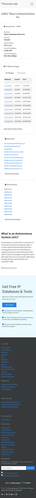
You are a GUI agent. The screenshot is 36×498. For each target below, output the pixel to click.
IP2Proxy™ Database (8, 387)
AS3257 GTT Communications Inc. (14, 157)
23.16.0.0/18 (8, 89)
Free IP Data (5, 420)
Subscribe (30, 468)
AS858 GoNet (8, 192)
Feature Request (6, 367)
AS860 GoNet (8, 197)
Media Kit (4, 359)
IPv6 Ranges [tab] (21, 73)
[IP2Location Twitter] (4, 494)
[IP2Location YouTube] (12, 494)
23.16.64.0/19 (8, 93)
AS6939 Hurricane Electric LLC (13, 168)
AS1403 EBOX (8, 149)
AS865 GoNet (8, 211)
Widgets (4, 447)
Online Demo (5, 350)
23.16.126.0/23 (9, 117)
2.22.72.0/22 (8, 86)
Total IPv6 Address (10, 54)
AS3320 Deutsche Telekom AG (13, 163)
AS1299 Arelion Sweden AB (12, 146)
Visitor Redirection (7, 435)
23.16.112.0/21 (9, 101)
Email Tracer (5, 440)
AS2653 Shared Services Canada (13, 152)
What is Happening (7, 376)
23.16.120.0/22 (9, 105)
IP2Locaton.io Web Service (10, 402)
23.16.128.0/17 (9, 121)
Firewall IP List (6, 430)
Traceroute (5, 437)
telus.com (8, 45)
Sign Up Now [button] (9, 305)
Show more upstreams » (12, 173)
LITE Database (6, 389)
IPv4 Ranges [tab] (10, 73)
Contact (4, 371)
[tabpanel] (18, 103)
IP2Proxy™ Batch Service (9, 407)
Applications (5, 428)
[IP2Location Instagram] (14, 494)
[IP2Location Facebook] (2, 494)
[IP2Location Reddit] (7, 494)
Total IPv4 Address (10, 48)
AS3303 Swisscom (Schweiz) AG (13, 160)
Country (6, 37)
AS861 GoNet (8, 200)
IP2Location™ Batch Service (10, 404)
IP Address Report (7, 449)
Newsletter (5, 362)
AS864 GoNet (8, 209)
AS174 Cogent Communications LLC (14, 143)
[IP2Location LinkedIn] (16, 494)
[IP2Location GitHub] (9, 494)
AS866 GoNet (8, 214)
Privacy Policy (9, 490)
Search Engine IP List (8, 432)
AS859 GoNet (8, 195)
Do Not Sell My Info (7, 369)
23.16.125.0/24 (9, 113)
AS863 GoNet (8, 206)
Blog (2, 357)
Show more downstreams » (13, 219)
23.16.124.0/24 (9, 109)
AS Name (7, 32)
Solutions (4, 352)
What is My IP (5, 454)
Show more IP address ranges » (13, 129)
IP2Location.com (13, 488)
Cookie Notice (18, 490)
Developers (5, 355)
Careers (3, 364)
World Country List (7, 452)
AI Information (6, 374)
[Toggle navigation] (32, 4)
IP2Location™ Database (9, 384)
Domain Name (9, 43)
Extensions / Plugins (8, 444)
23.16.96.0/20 (8, 97)
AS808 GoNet (8, 189)
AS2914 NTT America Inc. (11, 154)
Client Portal (5, 347)
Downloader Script (7, 442)
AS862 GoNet (8, 203)
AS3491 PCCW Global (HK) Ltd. (13, 166)
